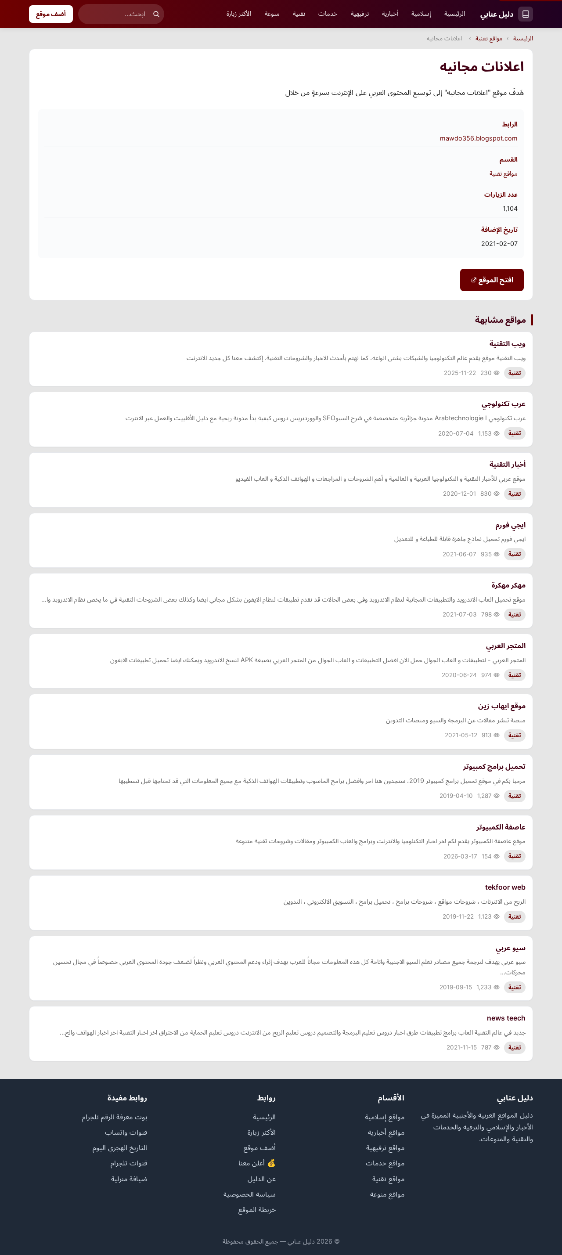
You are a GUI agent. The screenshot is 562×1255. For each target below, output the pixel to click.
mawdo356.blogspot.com (479, 138)
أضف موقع (51, 14)
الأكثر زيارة (239, 14)
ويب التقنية (508, 343)
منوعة (272, 14)
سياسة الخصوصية (249, 1194)
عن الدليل (262, 1178)
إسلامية (421, 14)
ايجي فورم (511, 524)
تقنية (299, 14)
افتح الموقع (495, 279)
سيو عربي (511, 947)
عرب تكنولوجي (504, 403)
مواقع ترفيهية (385, 1147)
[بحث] (156, 14)
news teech (506, 1017)
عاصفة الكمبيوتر (501, 826)
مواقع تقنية (489, 38)
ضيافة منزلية (129, 1178)
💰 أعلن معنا (257, 1162)
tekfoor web (505, 887)
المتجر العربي (506, 645)
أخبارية (390, 14)
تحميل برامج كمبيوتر (494, 766)
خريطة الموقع (257, 1209)
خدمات (328, 14)
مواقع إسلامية (384, 1116)
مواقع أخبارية (386, 1132)
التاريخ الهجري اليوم (120, 1147)
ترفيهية (360, 14)
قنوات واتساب (126, 1132)
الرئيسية (454, 14)
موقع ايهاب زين (502, 705)
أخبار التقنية (508, 464)
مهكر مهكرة (509, 585)
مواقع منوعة (387, 1194)
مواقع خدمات (385, 1162)
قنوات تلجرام (129, 1162)
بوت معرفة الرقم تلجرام (114, 1116)
